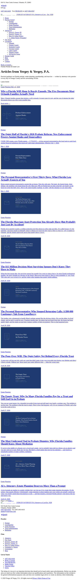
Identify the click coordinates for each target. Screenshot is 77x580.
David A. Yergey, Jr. (15, 34)
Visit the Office (9, 566)
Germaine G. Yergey (11, 547)
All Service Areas (14, 54)
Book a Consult (6, 65)
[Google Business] (3, 6)
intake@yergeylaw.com (8, 511)
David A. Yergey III (15, 32)
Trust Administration (15, 27)
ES (4, 8)
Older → (11, 501)
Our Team (8, 540)
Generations (8, 549)
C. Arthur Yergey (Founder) (17, 38)
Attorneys (8, 538)
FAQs (7, 568)
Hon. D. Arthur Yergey (16, 36)
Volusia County (14, 52)
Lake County (13, 50)
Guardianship (13, 23)
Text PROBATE (10, 562)
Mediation (12, 29)
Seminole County (14, 47)
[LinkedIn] (4, 6)
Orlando (11, 43)
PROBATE (19, 11)
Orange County (14, 45)
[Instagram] (5, 6)
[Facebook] (1, 6)
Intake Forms (9, 564)
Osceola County (14, 49)
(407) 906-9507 (29, 11)
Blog (6, 551)
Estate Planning (14, 25)
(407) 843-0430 (6, 11)
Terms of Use (46, 578)
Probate (11, 21)
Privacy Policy (37, 578)
